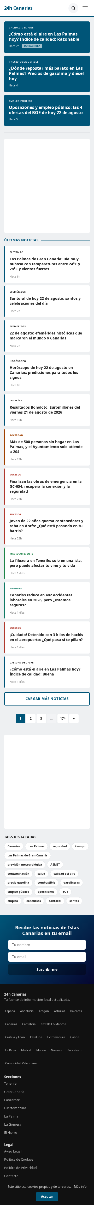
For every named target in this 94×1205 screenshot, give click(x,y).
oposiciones (46, 892)
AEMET (55, 864)
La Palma (11, 1116)
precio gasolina (18, 882)
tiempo (80, 846)
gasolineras (71, 882)
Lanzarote (12, 1100)
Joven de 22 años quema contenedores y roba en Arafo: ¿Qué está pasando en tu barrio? (46, 525)
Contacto (11, 1176)
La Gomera (12, 1124)
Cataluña (36, 1037)
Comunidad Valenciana (21, 1063)
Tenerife (10, 1083)
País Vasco (74, 1050)
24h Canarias (18, 7)
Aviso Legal (12, 1151)
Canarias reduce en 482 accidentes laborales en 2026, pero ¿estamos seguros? (41, 599)
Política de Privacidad (20, 1168)
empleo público (18, 892)
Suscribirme (47, 969)
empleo (13, 901)
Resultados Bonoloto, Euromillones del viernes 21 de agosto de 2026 (45, 410)
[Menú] (85, 8)
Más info (80, 1186)
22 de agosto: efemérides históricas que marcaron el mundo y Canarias (46, 335)
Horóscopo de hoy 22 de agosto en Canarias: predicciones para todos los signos (44, 372)
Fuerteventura (15, 1108)
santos (74, 901)
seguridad (60, 846)
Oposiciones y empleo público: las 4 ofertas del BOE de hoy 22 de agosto (46, 109)
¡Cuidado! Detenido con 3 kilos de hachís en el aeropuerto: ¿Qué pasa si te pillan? (46, 637)
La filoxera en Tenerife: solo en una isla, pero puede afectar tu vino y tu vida (46, 563)
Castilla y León (15, 1037)
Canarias (14, 846)
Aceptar (47, 1196)
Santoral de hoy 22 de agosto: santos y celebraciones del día (45, 301)
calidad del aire (64, 873)
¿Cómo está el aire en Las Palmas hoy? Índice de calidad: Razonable (44, 36)
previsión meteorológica (25, 864)
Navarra (56, 1050)
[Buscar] (73, 8)
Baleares (76, 1011)
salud (41, 873)
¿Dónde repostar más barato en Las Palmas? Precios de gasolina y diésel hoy (46, 73)
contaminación (18, 873)
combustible (46, 882)
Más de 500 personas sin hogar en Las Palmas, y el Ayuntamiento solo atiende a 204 (46, 446)
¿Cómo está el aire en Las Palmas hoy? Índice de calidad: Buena (45, 672)
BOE (65, 892)
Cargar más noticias (47, 698)
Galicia (74, 1037)
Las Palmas (36, 846)
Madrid (26, 1050)
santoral (55, 901)
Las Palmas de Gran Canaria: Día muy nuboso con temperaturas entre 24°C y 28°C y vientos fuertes (45, 263)
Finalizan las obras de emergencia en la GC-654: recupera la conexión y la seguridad (46, 486)
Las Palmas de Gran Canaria (28, 855)
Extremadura (56, 1037)
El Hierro (10, 1132)
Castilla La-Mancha (53, 1024)
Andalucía (26, 1011)
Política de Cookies (18, 1159)
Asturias (59, 1011)
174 (63, 718)
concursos (33, 901)
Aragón (44, 1011)
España (10, 1011)
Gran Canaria (14, 1092)
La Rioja (10, 1050)
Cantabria (29, 1024)
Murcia (41, 1050)
